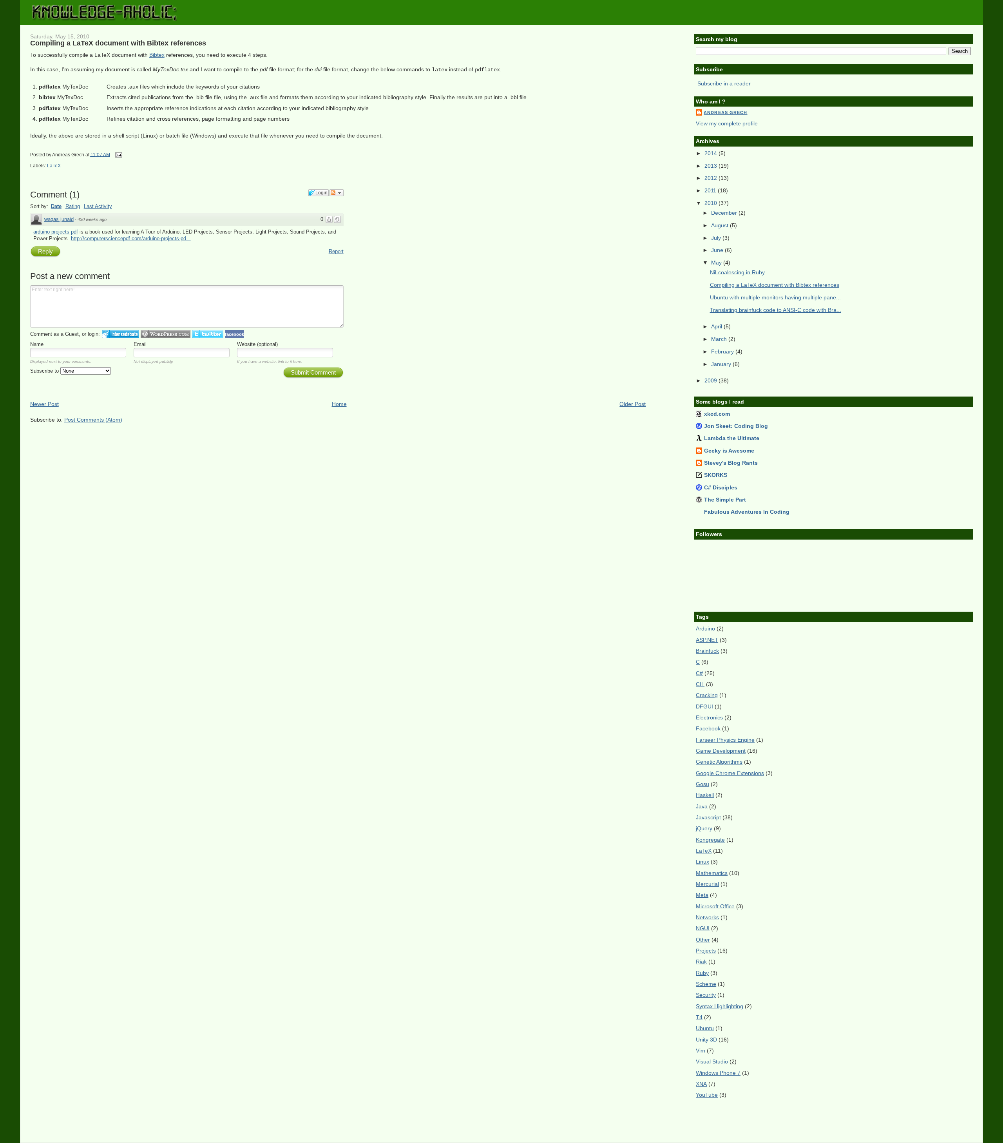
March (719, 339)
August (720, 225)
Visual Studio (712, 1061)
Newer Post (44, 404)
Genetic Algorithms (719, 762)
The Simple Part (725, 499)
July (716, 238)
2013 (711, 166)
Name (36, 344)
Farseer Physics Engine (725, 740)
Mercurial (707, 884)
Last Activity (98, 206)
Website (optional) (257, 344)
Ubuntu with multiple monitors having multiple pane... (775, 297)
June (718, 250)
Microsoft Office (715, 906)
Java (702, 806)
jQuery (704, 828)
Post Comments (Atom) (93, 420)
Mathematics (712, 873)
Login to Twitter (207, 334)
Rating (72, 206)
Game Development (721, 751)
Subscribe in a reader (724, 83)
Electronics (709, 717)
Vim (700, 1050)
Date (56, 206)
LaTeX (54, 165)
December (725, 213)
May (717, 262)
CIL (700, 684)
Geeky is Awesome (729, 450)
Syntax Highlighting (719, 1006)
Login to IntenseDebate (120, 334)
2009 (711, 380)
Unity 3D (706, 1039)
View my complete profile (727, 123)
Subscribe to (45, 371)
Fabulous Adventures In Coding (746, 512)
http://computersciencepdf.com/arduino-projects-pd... (131, 238)
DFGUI (704, 706)
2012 (711, 178)
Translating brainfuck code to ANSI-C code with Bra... (775, 310)
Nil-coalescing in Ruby (737, 272)
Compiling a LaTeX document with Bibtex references (118, 43)
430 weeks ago (92, 219)
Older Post (632, 404)
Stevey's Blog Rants (731, 463)
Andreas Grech (725, 112)
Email (140, 344)
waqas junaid (59, 219)
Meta (702, 895)
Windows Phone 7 (718, 1073)
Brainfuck (707, 651)
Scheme (706, 984)
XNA (701, 1084)
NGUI (703, 928)
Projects (706, 950)
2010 (711, 203)
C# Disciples (720, 487)
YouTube (707, 1095)
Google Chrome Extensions (730, 773)
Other (703, 939)
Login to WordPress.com (165, 334)
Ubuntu (705, 1028)
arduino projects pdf (55, 232)
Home (339, 404)
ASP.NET (707, 640)
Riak (701, 961)
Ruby (702, 973)
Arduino (705, 628)
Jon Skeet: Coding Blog (736, 426)
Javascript (708, 817)
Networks (707, 917)
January (722, 364)
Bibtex (157, 55)
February (723, 351)
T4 (699, 1017)
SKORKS (715, 475)
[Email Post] (117, 154)
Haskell (705, 795)
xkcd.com (717, 414)
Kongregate (710, 840)
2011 (711, 190)
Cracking (707, 695)
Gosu (702, 784)
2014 (711, 153)
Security (706, 995)
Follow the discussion (337, 192)
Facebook (708, 728)
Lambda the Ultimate (731, 438)
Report (336, 251)
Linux (702, 862)
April (717, 326)
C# (699, 673)
